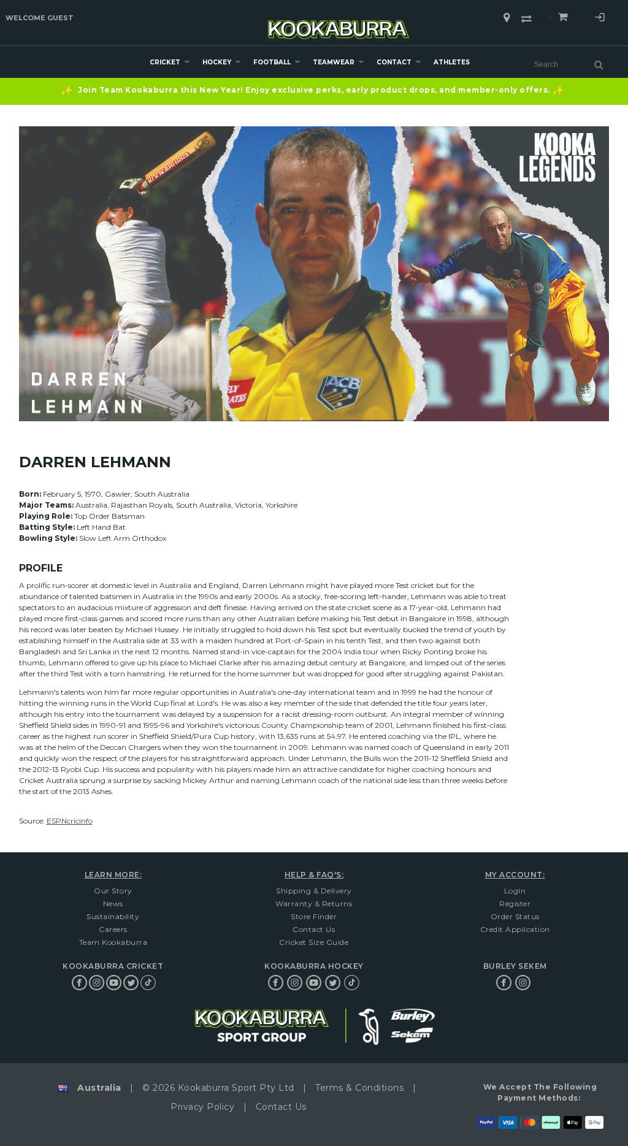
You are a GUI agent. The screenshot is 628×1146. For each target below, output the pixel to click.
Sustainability (112, 916)
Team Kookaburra (113, 942)
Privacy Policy (202, 1106)
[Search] (599, 64)
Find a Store (506, 18)
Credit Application (515, 929)
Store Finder (314, 916)
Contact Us (314, 929)
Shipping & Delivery (314, 890)
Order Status (515, 916)
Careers (113, 929)
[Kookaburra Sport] (338, 24)
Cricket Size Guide (313, 942)
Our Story (113, 890)
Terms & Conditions (359, 1087)
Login (600, 19)
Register (514, 903)
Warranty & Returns (313, 903)
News (113, 903)
